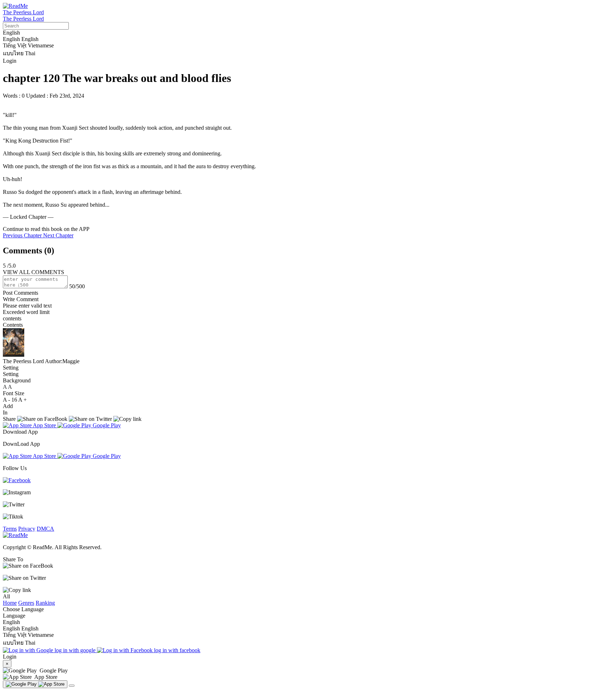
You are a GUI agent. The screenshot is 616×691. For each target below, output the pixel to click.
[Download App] (35, 684)
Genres (26, 603)
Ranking (45, 603)
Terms (10, 529)
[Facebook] (17, 480)
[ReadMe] (15, 6)
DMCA (45, 529)
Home (10, 603)
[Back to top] (72, 686)
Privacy (26, 529)
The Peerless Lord (23, 12)
